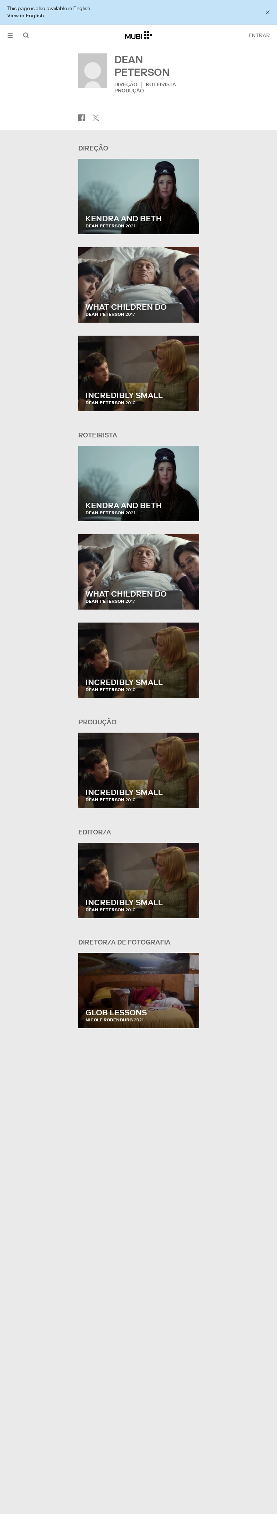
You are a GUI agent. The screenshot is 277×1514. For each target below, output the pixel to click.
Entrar (259, 35)
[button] (10, 35)
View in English (25, 15)
